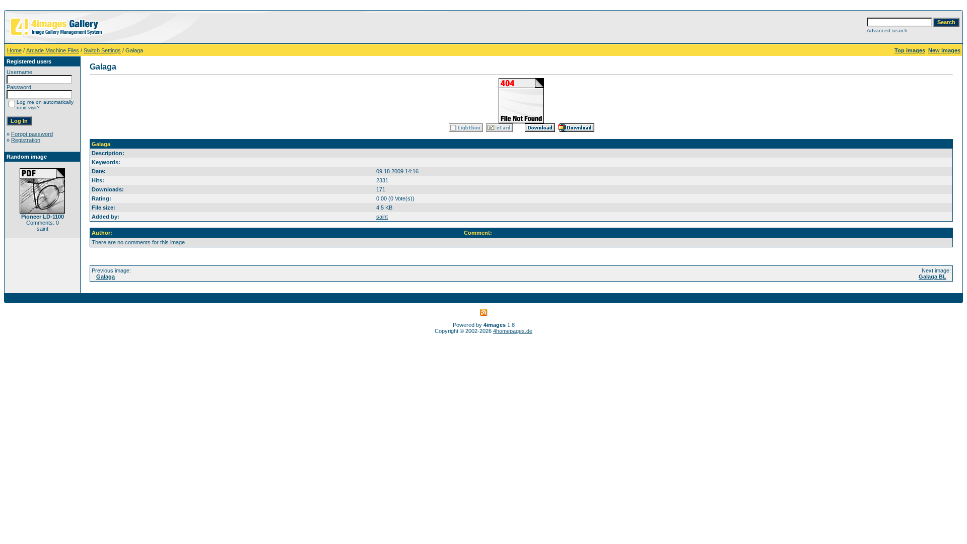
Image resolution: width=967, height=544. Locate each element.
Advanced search (887, 30)
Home (14, 50)
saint (382, 217)
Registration (25, 140)
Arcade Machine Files (52, 50)
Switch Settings (102, 50)
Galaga (105, 277)
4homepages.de (512, 331)
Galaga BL (932, 277)
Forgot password (32, 134)
